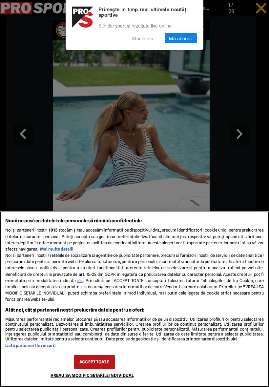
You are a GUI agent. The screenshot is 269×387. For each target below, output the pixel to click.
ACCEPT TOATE (94, 361)
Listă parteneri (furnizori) (30, 345)
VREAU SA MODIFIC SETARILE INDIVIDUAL (92, 375)
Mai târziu (142, 38)
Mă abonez (181, 38)
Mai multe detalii (56, 249)
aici (80, 281)
